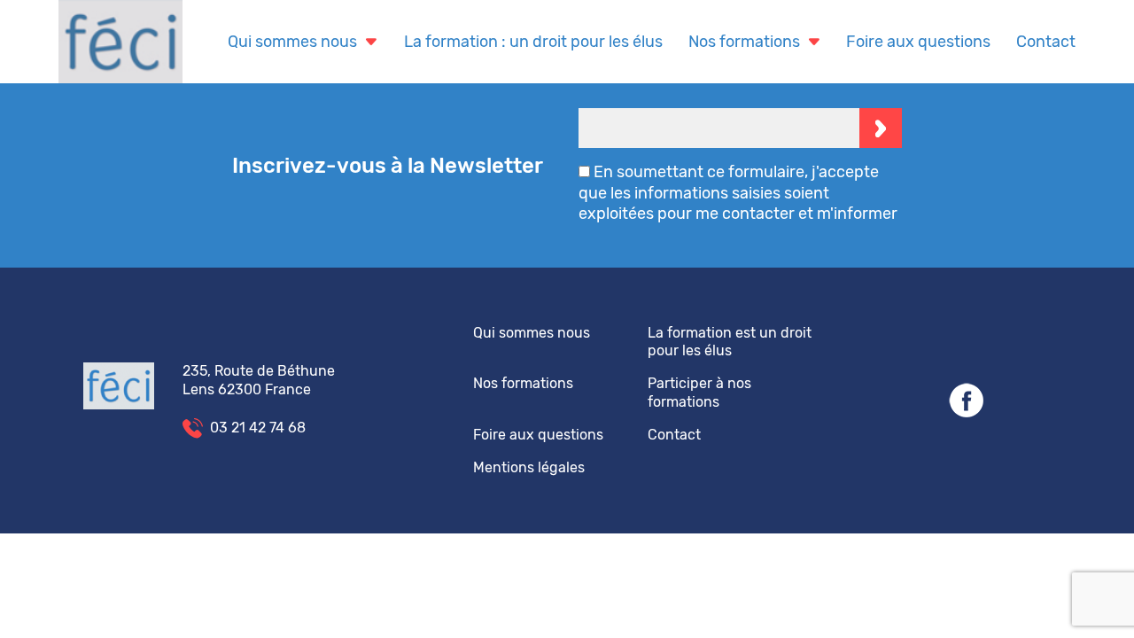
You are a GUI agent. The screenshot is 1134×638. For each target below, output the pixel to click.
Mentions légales (529, 467)
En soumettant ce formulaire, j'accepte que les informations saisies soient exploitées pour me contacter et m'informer (738, 192)
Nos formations (744, 41)
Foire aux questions (918, 41)
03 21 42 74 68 (258, 427)
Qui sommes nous (292, 41)
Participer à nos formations (699, 392)
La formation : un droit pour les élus (533, 41)
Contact (1046, 41)
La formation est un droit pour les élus (730, 342)
